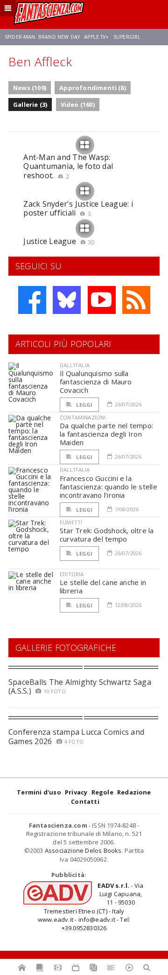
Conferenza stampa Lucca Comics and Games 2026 (76, 736)
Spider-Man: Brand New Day (42, 37)
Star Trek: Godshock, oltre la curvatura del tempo (107, 534)
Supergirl (126, 37)
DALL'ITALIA (75, 365)
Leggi (83, 404)
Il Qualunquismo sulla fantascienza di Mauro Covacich (96, 382)
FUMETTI (71, 522)
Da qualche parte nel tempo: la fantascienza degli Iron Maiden (106, 434)
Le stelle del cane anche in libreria (103, 586)
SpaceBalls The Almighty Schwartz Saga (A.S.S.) (79, 686)
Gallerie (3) (30, 104)
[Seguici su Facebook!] (32, 300)
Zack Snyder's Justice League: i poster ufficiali (78, 208)
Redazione (134, 792)
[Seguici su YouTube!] (102, 300)
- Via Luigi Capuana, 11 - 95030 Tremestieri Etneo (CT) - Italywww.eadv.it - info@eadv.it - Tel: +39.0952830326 (91, 906)
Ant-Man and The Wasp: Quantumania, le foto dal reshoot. (68, 166)
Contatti (85, 801)
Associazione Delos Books (83, 850)
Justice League (58, 241)
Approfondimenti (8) (92, 88)
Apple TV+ (96, 37)
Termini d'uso (39, 792)
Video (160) (78, 104)
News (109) (29, 88)
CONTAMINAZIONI (82, 417)
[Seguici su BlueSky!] (67, 300)
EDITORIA (72, 574)
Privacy (76, 792)
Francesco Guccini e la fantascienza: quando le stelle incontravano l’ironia (108, 487)
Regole (102, 792)
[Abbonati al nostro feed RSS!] (136, 300)
